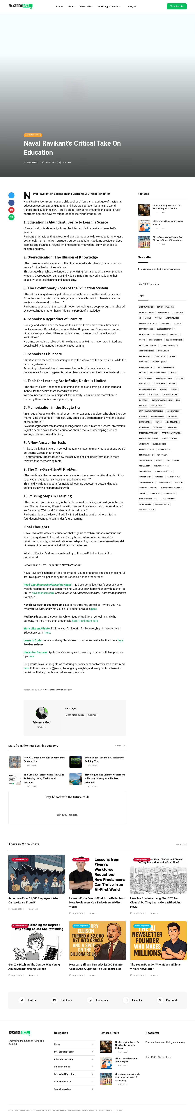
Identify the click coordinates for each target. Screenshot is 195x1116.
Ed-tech (172, 356)
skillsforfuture (161, 466)
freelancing (144, 384)
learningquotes (158, 406)
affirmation (163, 312)
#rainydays (144, 444)
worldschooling (162, 504)
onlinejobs (144, 427)
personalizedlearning (148, 438)
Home (59, 6)
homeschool (154, 395)
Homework (143, 400)
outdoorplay (158, 427)
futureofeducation (147, 389)
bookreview (144, 334)
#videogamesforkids (148, 499)
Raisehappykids (159, 444)
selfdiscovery (172, 460)
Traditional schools (148, 488)
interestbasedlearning (162, 400)
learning (143, 406)
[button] (132, 6)
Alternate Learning (33, 135)
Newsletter (86, 6)
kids (178, 400)
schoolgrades (145, 460)
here (94, 608)
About (71, 6)
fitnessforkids (145, 378)
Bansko (177, 323)
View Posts (41, 727)
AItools (158, 318)
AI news (148, 318)
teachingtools (173, 477)
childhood (174, 334)
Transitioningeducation (171, 488)
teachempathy (145, 477)
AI (140, 318)
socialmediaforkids (163, 471)
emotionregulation (165, 367)
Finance (173, 373)
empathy (142, 373)
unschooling (154, 493)
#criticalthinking (146, 351)
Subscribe (179, 6)
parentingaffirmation (148, 433)
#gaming (163, 389)
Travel (142, 493)
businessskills (159, 334)
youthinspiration (146, 510)
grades (174, 389)
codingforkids (155, 340)
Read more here (88, 620)
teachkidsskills (146, 482)
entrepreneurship (158, 373)
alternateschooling (75, 715)
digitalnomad (163, 351)
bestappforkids (146, 329)
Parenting (172, 427)
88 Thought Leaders (108, 6)
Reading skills (164, 449)
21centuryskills (146, 307)
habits (142, 395)
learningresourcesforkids (151, 411)
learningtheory (173, 411)
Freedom (179, 378)
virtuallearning (168, 499)
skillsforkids (145, 471)
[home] (20, 6)
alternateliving (172, 318)
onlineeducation (172, 422)
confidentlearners (147, 345)
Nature (158, 422)
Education (92, 715)
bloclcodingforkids (166, 329)
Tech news (178, 482)
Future (172, 384)
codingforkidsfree (174, 340)
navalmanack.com (42, 592)
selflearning (144, 466)
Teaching (159, 477)
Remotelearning (146, 455)
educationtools (146, 367)
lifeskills (143, 416)
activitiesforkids (146, 312)
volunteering (145, 504)
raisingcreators (146, 449)
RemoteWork (162, 455)
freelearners (159, 384)
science (159, 460)
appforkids (165, 323)
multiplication (145, 422)
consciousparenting (169, 345)
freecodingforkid (164, 378)
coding (142, 340)
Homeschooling (170, 395)
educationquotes (159, 362)
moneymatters (157, 416)
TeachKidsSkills (163, 482)
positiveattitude (169, 438)
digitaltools (159, 356)
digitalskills (144, 356)
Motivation (172, 416)
